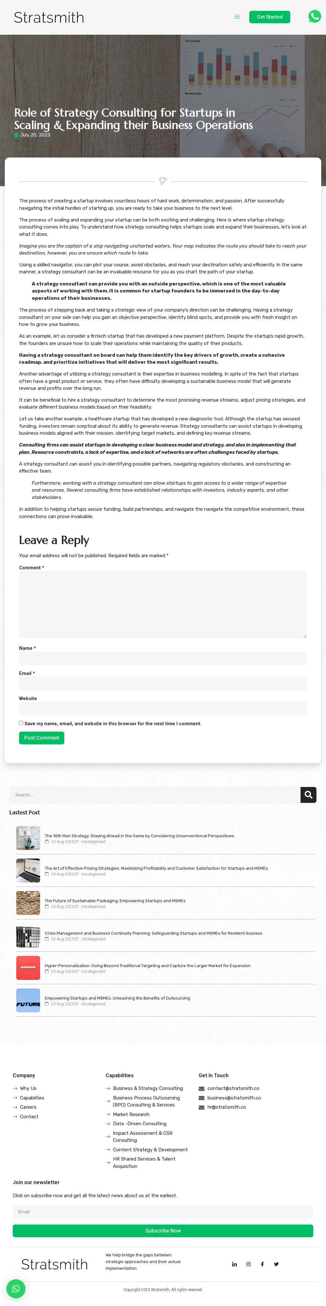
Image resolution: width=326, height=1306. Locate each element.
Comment (31, 567)
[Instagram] (248, 1264)
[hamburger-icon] (237, 17)
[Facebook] (262, 1264)
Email (27, 673)
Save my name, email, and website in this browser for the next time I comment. (113, 723)
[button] (15, 1288)
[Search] (308, 795)
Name (27, 648)
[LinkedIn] (234, 1264)
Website (28, 698)
